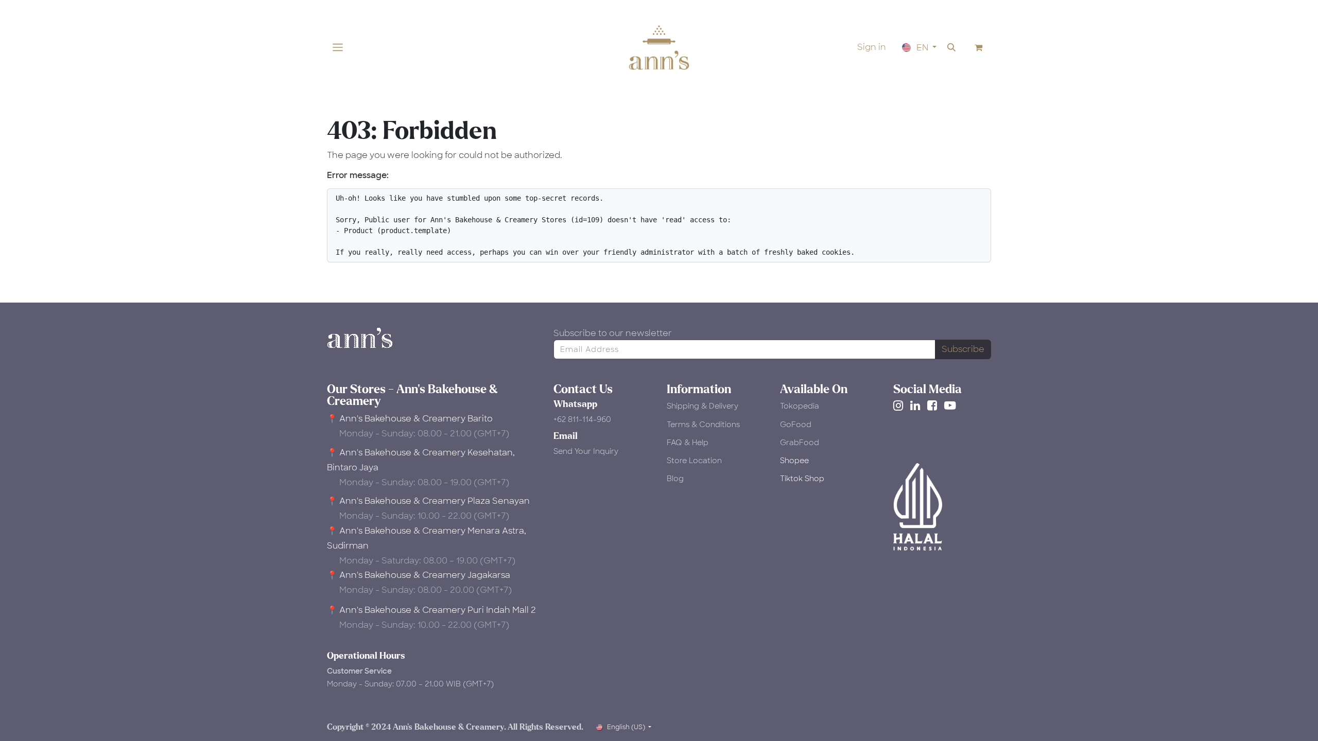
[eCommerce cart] (978, 47)
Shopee (794, 460)
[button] (951, 47)
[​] (900, 405)
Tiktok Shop (802, 478)
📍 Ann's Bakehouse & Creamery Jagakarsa (418, 575)
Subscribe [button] (963, 349)
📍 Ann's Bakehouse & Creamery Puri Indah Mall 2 (431, 610)
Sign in (871, 47)
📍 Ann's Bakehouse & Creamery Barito (410, 418)
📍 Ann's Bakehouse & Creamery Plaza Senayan (428, 501)
